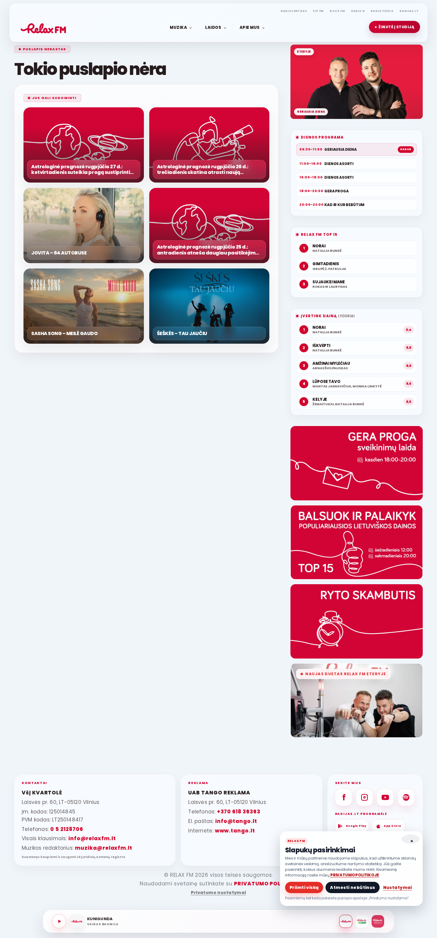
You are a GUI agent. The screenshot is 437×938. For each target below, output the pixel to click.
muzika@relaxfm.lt (103, 847)
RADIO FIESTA (382, 11)
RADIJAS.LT (409, 11)
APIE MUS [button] (250, 27)
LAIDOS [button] (213, 27)
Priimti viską (304, 887)
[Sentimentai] (377, 921)
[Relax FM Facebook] (343, 797)
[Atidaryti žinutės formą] (356, 463)
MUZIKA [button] (178, 27)
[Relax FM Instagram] (364, 797)
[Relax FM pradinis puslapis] (43, 27)
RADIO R (358, 11)
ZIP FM (318, 11)
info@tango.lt (236, 821)
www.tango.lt (235, 830)
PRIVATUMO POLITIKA (265, 883)
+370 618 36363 (238, 811)
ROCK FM (337, 11)
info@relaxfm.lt (92, 838)
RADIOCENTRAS (294, 11)
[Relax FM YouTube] (385, 797)
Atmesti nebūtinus (352, 887)
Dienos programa (322, 137)
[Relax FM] (345, 921)
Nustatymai (397, 887)
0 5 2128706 (66, 829)
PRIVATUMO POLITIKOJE (354, 875)
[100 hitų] (361, 921)
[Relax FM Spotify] (406, 797)
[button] (394, 27)
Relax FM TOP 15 (319, 234)
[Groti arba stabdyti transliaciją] (59, 921)
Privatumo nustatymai (218, 892)
